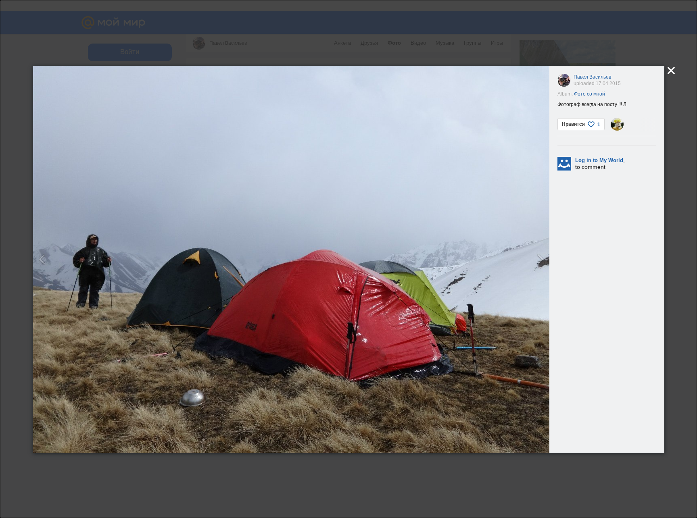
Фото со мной (589, 94)
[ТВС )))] (617, 124)
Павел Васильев (592, 77)
